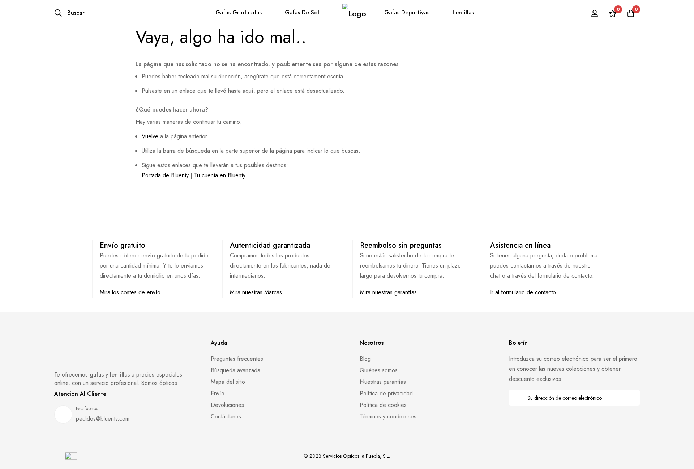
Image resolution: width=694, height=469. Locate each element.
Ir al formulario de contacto (523, 292)
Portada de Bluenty (165, 175)
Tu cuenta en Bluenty (219, 175)
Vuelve (150, 136)
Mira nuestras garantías (388, 292)
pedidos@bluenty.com (102, 418)
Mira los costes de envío (130, 292)
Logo (354, 13)
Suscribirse (629, 398)
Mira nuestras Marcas (256, 292)
